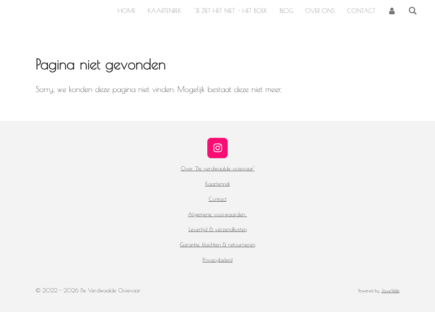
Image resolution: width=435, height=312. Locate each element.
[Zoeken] (412, 10)
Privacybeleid (217, 260)
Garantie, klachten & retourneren (217, 244)
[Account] (392, 10)
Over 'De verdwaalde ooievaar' (218, 168)
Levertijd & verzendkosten (218, 229)
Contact (218, 199)
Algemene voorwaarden (217, 214)
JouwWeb (390, 290)
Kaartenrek (217, 184)
